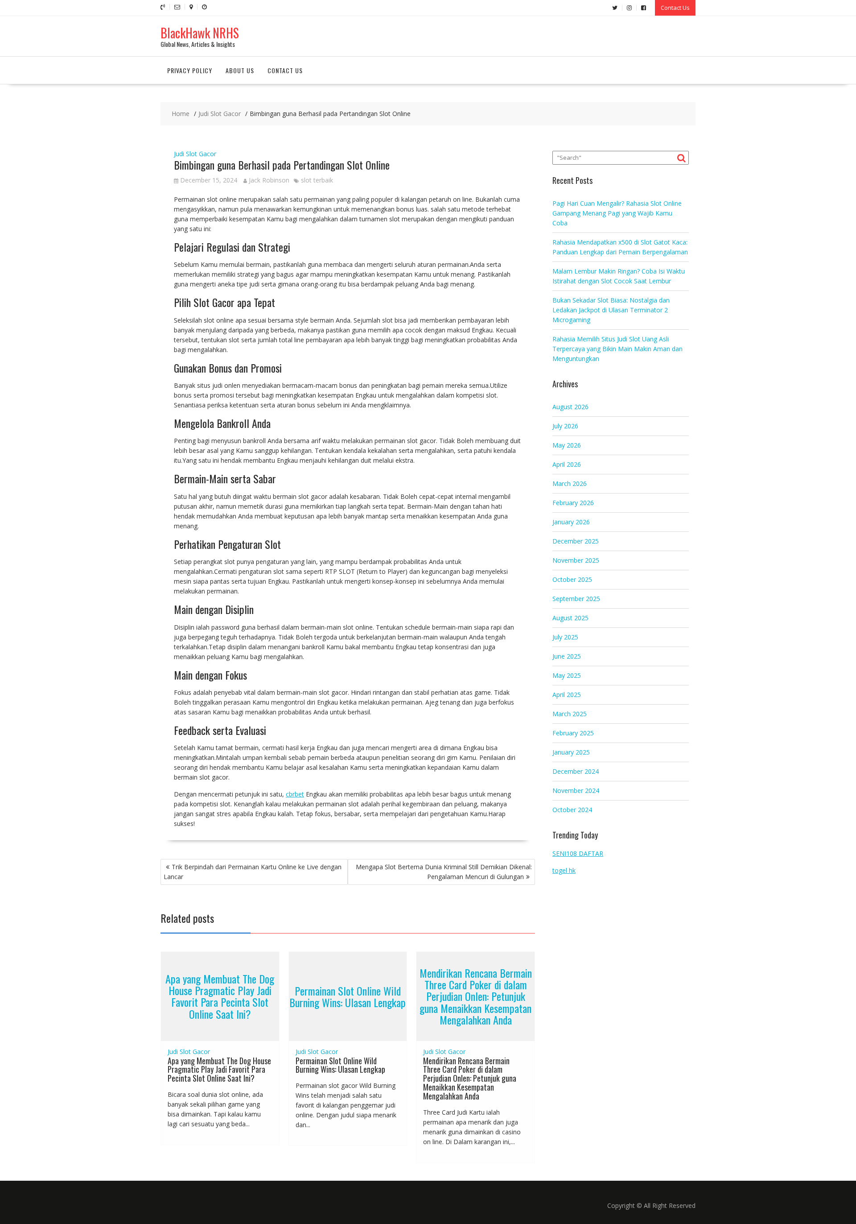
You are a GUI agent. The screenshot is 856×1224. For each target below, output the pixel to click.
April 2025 (566, 694)
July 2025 (565, 637)
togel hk (564, 870)
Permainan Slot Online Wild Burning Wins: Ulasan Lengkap (347, 996)
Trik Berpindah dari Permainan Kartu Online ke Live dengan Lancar (253, 872)
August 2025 (570, 618)
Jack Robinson (269, 180)
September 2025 (576, 598)
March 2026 (569, 483)
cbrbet (295, 794)
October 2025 (572, 579)
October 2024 (572, 809)
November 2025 (575, 560)
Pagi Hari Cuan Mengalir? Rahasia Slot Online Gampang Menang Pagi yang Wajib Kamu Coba (617, 213)
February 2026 (573, 502)
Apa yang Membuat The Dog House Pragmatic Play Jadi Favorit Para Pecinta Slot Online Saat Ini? (219, 996)
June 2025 (566, 656)
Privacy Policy (189, 70)
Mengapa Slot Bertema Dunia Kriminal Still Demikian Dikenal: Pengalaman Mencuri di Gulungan (444, 872)
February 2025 (573, 733)
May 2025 (566, 675)
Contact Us (675, 8)
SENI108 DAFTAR (577, 853)
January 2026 (571, 522)
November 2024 (575, 790)
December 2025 (575, 541)
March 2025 (569, 714)
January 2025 (571, 752)
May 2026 (566, 445)
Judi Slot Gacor (195, 153)
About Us (240, 70)
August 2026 (570, 406)
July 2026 (565, 426)
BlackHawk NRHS (199, 33)
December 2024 (575, 771)
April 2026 (566, 464)
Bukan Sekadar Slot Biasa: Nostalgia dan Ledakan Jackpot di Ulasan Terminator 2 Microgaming (611, 310)
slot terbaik (317, 180)
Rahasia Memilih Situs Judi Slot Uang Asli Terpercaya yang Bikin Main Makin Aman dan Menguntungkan (617, 349)
